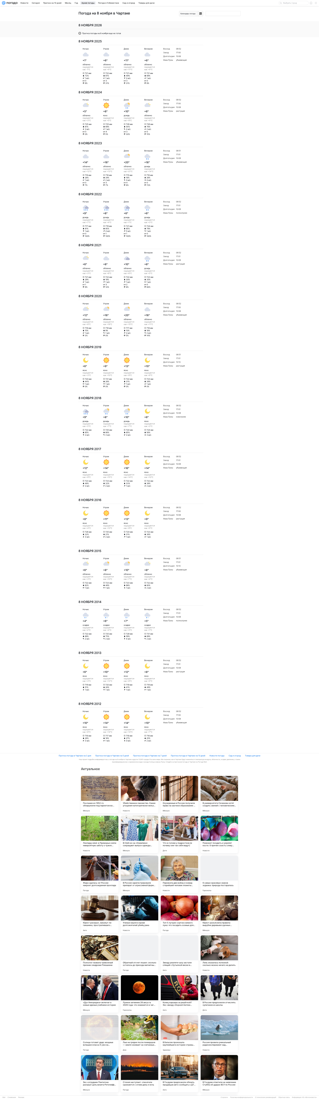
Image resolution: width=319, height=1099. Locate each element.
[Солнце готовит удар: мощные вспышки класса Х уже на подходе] (99, 1034)
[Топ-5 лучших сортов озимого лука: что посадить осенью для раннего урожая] (179, 914)
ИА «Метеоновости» (309, 1097)
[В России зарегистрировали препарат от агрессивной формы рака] (139, 874)
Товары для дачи (252, 755)
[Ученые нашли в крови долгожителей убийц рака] (139, 914)
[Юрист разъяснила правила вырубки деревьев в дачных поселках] (219, 914)
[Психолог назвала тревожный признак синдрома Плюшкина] (99, 954)
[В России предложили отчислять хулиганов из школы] (219, 994)
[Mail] (3, 3)
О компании (12, 1097)
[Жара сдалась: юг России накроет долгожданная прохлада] (99, 874)
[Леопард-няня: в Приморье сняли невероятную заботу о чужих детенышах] (99, 834)
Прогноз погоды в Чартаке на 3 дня (75, 755)
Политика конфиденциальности (241, 1097)
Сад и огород (235, 755)
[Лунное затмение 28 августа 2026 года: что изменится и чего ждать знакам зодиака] (139, 994)
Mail (3, 1097)
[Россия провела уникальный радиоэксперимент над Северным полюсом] (219, 1034)
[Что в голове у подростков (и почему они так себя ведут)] (179, 834)
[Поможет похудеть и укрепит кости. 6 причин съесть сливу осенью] (219, 834)
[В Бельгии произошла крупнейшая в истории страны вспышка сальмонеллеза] (179, 1034)
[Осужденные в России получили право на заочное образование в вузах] (179, 794)
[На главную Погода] (11, 3)
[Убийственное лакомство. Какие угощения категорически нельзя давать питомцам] (139, 794)
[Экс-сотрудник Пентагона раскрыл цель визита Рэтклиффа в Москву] (99, 1073)
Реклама (21, 1097)
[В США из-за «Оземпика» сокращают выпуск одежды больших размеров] (139, 834)
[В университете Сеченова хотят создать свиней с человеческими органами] (219, 794)
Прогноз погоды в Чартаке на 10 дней (188, 755)
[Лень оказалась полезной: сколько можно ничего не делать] (219, 954)
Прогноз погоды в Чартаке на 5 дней (112, 755)
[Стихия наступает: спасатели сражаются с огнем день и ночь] (139, 1073)
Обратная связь (284, 1097)
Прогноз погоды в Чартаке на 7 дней (150, 755)
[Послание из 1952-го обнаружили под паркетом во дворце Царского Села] (99, 794)
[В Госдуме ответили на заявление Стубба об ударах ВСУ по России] (219, 1073)
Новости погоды (216, 755)
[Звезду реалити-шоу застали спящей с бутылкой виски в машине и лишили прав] (179, 954)
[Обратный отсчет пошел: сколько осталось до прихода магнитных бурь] (139, 954)
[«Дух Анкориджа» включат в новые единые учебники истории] (99, 994)
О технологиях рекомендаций (265, 1097)
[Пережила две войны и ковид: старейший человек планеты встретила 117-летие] (179, 874)
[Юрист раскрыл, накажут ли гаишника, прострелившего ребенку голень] (99, 914)
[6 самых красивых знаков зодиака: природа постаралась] (219, 874)
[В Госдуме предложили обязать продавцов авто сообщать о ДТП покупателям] (179, 1073)
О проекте (224, 1097)
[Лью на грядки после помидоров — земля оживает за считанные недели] (139, 1034)
